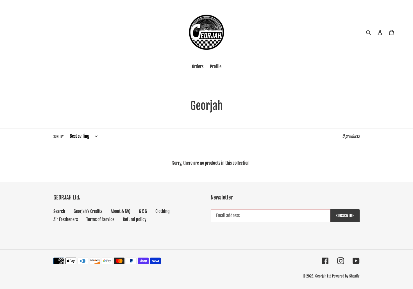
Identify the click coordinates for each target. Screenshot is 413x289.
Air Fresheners (65, 219)
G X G (143, 211)
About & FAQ (120, 211)
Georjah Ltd (323, 276)
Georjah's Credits (88, 211)
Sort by (58, 136)
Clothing (162, 211)
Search (59, 211)
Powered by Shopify (346, 276)
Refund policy (134, 219)
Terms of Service (100, 219)
